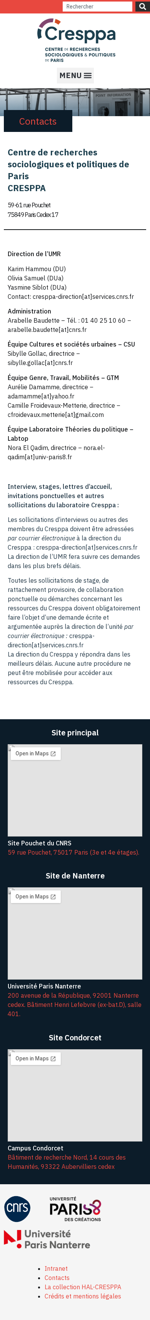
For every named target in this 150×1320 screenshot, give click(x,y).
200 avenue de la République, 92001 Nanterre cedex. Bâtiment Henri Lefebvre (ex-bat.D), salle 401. (75, 1005)
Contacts (57, 1278)
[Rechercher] (142, 7)
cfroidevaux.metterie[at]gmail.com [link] (56, 414)
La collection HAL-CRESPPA (83, 1287)
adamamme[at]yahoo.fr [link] (41, 396)
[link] (41, 396)
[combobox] (97, 7)
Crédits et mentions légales (83, 1296)
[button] (75, 75)
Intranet (56, 1268)
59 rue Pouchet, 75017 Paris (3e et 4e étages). (73, 852)
